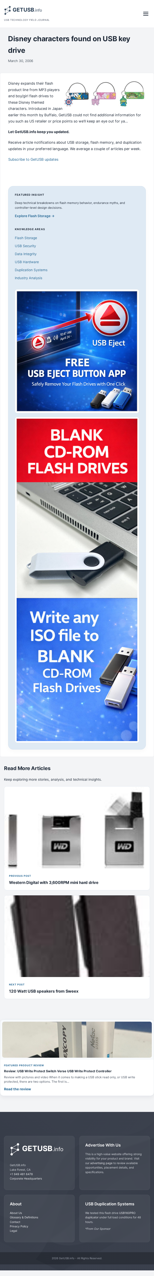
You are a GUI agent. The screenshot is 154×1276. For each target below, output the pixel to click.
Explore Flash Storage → (35, 216)
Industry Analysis (28, 278)
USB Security (25, 246)
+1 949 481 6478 (21, 1174)
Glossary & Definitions (24, 1217)
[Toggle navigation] (146, 13)
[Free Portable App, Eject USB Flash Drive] (77, 351)
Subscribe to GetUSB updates (33, 159)
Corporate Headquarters (26, 1178)
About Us (16, 1213)
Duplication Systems (31, 270)
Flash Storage (26, 238)
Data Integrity (25, 254)
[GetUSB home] (39, 1149)
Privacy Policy (19, 1226)
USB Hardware (27, 262)
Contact (15, 1222)
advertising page (101, 1163)
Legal (13, 1230)
